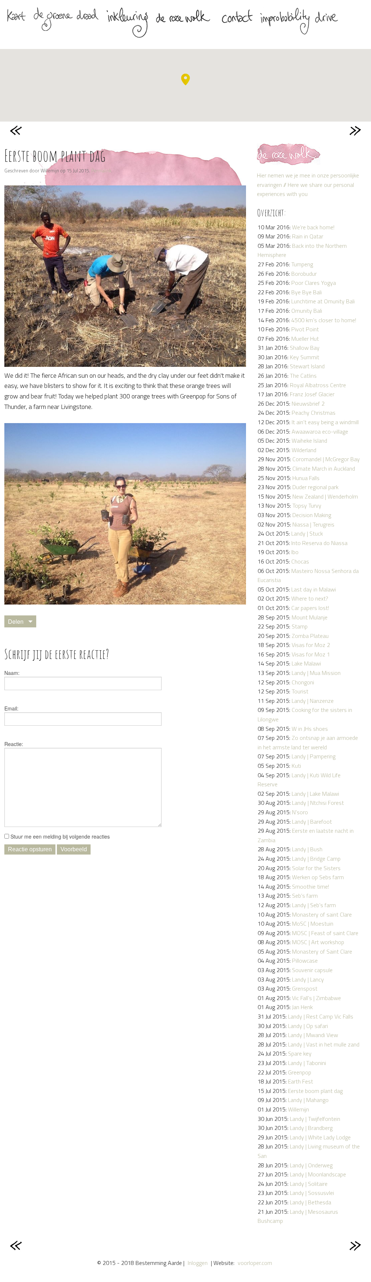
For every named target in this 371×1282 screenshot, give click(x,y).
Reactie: (13, 744)
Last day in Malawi (313, 589)
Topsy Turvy (306, 505)
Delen (16, 621)
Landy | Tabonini (307, 1062)
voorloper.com (255, 1262)
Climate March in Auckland (323, 468)
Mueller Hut (305, 338)
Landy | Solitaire (309, 1183)
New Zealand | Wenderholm (325, 496)
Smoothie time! (310, 886)
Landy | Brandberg (311, 1127)
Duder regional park (315, 487)
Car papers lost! (310, 607)
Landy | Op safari (308, 1025)
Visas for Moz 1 (311, 654)
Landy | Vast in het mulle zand (323, 1044)
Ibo (295, 552)
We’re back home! (313, 227)
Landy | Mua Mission (316, 672)
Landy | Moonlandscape (318, 1174)
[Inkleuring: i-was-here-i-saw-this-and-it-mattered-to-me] (127, 22)
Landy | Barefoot (312, 821)
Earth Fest (300, 1081)
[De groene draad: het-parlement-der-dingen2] (66, 19)
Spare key (300, 1053)
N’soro (300, 812)
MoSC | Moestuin (312, 923)
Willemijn (298, 1109)
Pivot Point (305, 329)
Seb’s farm (305, 895)
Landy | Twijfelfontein (315, 1118)
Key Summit (304, 357)
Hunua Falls (306, 478)
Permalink (101, 170)
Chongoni (303, 682)
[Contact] (237, 19)
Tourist (300, 691)
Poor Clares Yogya (313, 282)
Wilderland (304, 450)
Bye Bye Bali (306, 292)
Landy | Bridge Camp (316, 858)
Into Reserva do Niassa (319, 542)
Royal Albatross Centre (318, 385)
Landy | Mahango (308, 1099)
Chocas (300, 561)
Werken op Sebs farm (318, 877)
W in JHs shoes (310, 728)
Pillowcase (305, 960)
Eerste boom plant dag (315, 1090)
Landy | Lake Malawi (315, 793)
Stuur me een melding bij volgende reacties (59, 836)
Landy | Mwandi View (313, 1035)
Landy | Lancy (308, 979)
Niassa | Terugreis (313, 524)
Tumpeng (302, 264)
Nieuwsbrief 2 (308, 403)
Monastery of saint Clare (322, 914)
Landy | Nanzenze (313, 700)
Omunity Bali (306, 310)
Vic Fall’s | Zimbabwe (316, 998)
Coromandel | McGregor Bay (326, 459)
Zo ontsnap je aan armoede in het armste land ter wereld (308, 742)
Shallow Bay (305, 347)
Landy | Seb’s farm (314, 905)
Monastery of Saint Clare (322, 951)
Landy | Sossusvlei (312, 1192)
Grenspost (304, 988)
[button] (185, 79)
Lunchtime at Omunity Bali (323, 301)
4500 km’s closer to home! (323, 320)
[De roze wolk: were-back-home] (184, 19)
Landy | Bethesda (310, 1202)
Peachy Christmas (313, 412)
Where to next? (309, 598)
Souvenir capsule (312, 970)
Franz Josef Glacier (312, 394)
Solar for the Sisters (316, 868)
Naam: (12, 672)
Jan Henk (302, 1007)
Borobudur (304, 273)
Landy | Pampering (313, 756)
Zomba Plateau (310, 635)
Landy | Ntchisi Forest (318, 802)
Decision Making (311, 515)
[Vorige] (17, 130)
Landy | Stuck (307, 533)
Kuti (296, 765)
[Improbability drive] (299, 21)
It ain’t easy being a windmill (325, 422)
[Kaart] (16, 19)
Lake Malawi (306, 663)
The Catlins (303, 375)
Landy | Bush (307, 849)
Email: (11, 708)
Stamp (300, 626)
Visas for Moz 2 (311, 644)
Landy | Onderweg (311, 1165)
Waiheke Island (309, 440)
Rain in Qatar (307, 236)
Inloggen (198, 1262)
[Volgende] (354, 130)
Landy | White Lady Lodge (320, 1137)
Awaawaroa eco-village (320, 431)
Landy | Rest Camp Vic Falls (320, 1016)
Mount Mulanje (310, 617)
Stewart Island (307, 366)
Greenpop (299, 1072)
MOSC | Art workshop (318, 942)
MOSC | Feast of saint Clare (325, 933)
